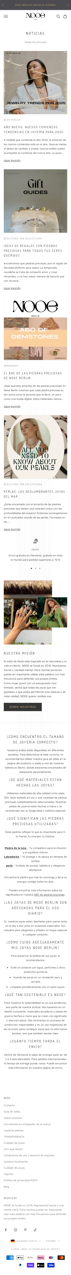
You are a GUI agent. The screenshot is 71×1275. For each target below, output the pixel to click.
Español (51, 1241)
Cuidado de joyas (14, 1142)
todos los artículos (35, 42)
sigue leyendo (12, 160)
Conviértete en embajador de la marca (27, 1124)
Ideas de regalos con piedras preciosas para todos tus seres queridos (33, 250)
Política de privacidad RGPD (20, 1180)
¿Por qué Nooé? (13, 1149)
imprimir (8, 1174)
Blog (6, 1186)
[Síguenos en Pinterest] (25, 1230)
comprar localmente (16, 1161)
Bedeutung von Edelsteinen (23, 238)
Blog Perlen (12, 119)
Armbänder (11, 365)
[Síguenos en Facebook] (6, 1230)
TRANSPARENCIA (14, 1136)
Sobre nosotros (22, 706)
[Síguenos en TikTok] (35, 1230)
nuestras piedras (13, 1130)
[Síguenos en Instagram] (15, 1230)
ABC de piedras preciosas (49, 894)
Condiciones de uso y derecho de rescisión (29, 1155)
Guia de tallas (12, 1111)
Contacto (9, 1105)
